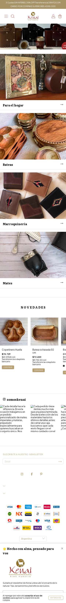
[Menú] (6, 16)
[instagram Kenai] (22, 474)
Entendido (55, 598)
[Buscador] (12, 16)
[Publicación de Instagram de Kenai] (14, 419)
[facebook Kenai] (31, 474)
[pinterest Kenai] (41, 474)
